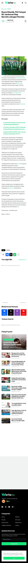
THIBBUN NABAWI (6, 525)
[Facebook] (7, 254)
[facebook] (2, 507)
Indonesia (22, 104)
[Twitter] (10, 254)
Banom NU (11, 188)
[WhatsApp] (14, 254)
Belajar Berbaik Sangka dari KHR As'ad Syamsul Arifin (19, 379)
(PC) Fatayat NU (16, 92)
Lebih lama (22, 302)
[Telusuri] (25, 2)
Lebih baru (5, 302)
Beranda (4, 9)
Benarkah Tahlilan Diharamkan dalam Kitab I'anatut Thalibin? (19, 388)
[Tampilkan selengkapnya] (18, 254)
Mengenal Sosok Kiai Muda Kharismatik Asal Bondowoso (18, 354)
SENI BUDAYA (5, 522)
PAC (17, 78)
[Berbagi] (24, 21)
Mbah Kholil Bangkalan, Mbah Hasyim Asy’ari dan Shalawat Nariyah (19, 371)
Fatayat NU (22, 78)
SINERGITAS (18, 522)
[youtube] (9, 507)
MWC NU (19, 83)
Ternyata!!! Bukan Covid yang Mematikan (19, 404)
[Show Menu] (2, 2)
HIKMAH (17, 517)
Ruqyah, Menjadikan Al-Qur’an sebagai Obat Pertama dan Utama (19, 363)
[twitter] (6, 507)
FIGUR (3, 517)
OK (14, 558)
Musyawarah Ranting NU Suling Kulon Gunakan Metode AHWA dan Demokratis (19, 396)
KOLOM (3, 520)
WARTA (9, 9)
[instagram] (12, 507)
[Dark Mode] (22, 2)
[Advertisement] (14, 39)
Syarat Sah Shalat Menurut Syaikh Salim (18, 419)
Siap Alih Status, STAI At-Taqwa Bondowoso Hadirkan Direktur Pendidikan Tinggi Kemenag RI (19, 412)
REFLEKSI (17, 520)
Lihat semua (22, 259)
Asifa (19, 163)
